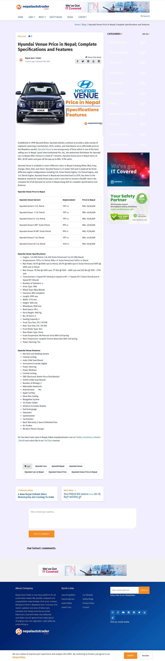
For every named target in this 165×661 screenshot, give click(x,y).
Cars (31, 17)
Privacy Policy (18, 657)
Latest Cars (66, 607)
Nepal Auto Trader (33, 58)
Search (146, 16)
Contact (82, 17)
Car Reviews (87, 595)
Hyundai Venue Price (58, 472)
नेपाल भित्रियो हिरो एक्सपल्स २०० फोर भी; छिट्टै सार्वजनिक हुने (82, 496)
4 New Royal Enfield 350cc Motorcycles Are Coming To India (36, 496)
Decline (145, 655)
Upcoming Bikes (68, 595)
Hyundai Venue (44, 149)
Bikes (41, 17)
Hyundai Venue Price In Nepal (84, 472)
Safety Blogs (56, 17)
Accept (130, 655)
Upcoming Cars (68, 599)
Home (20, 17)
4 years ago (30, 61)
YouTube (48, 440)
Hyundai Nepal (58, 466)
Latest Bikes (66, 603)
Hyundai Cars (41, 466)
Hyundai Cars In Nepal (34, 472)
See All (145, 34)
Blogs (70, 17)
